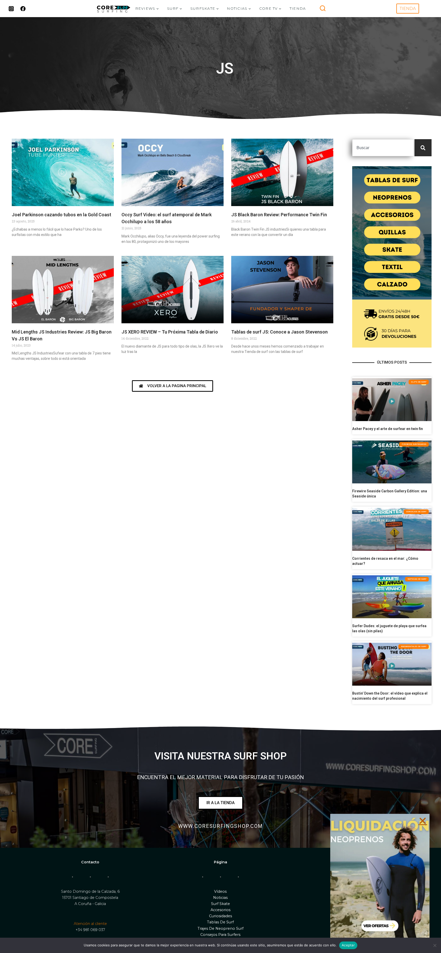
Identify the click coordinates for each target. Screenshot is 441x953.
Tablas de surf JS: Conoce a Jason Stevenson (279, 332)
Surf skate (220, 903)
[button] (422, 820)
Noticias (220, 897)
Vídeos (220, 891)
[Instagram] (11, 9)
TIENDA (298, 8)
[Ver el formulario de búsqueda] (322, 8)
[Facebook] (23, 9)
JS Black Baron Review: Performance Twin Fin (279, 214)
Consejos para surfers (220, 934)
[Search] (423, 147)
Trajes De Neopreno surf (220, 928)
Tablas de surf (220, 922)
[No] (434, 945)
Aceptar (348, 945)
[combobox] (383, 147)
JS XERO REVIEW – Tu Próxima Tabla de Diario (169, 332)
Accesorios (220, 910)
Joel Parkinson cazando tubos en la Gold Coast (61, 214)
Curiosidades (220, 916)
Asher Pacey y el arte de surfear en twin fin (387, 429)
